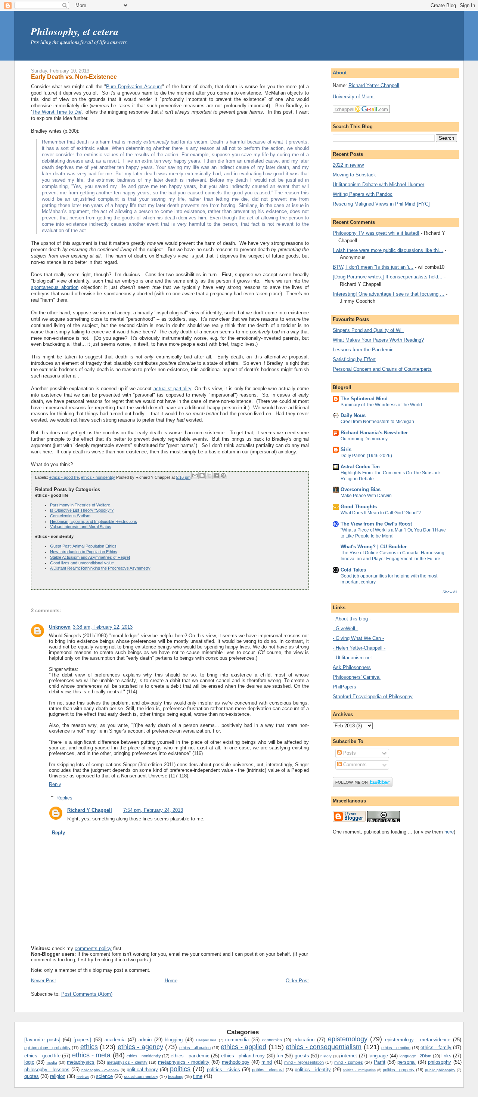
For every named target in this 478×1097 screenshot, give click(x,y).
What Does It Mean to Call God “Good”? (381, 512)
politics (180, 1069)
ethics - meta (91, 1055)
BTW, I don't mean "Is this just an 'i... (373, 267)
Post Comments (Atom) (86, 994)
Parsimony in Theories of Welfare (80, 505)
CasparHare (206, 1040)
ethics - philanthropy (243, 1056)
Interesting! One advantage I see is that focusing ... (388, 294)
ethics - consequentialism (323, 1047)
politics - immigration (359, 1070)
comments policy (93, 948)
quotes (31, 1076)
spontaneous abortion (54, 287)
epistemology (347, 1039)
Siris (346, 449)
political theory (142, 1069)
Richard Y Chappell (89, 810)
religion (57, 1076)
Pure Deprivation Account (134, 86)
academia (115, 1039)
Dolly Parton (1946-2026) (366, 455)
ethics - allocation (195, 1047)
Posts (349, 753)
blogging (174, 1039)
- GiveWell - (345, 628)
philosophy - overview (100, 1070)
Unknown (60, 627)
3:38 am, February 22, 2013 (103, 627)
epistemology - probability (47, 1047)
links (446, 1056)
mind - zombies (348, 1062)
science (104, 1076)
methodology (235, 1062)
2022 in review (348, 165)
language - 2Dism (416, 1056)
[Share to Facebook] (216, 475)
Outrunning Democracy (364, 438)
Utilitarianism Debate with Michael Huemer (378, 184)
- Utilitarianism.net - (354, 657)
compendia (237, 1039)
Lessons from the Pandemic (363, 349)
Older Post (297, 980)
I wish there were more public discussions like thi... (388, 250)
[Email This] (195, 475)
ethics (89, 1047)
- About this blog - (352, 619)
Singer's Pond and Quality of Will (368, 330)
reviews (83, 1077)
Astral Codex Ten (360, 466)
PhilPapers (344, 687)
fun (279, 1056)
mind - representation (304, 1062)
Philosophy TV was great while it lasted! (376, 233)
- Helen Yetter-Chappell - (359, 648)
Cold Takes (353, 570)
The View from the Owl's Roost (376, 524)
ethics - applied (243, 1047)
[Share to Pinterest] (223, 475)
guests (302, 1056)
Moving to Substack (354, 175)
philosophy (439, 1062)
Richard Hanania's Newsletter (374, 432)
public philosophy (440, 1070)
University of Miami (354, 96)
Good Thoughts (359, 506)
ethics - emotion (395, 1047)
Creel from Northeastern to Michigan (377, 421)
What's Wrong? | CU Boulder (374, 546)
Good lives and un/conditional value (82, 563)
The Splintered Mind (364, 398)
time (197, 1076)
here (449, 832)
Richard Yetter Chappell (373, 85)
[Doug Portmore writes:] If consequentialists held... (388, 277)
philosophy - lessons (46, 1069)
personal (406, 1062)
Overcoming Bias (361, 489)
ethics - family (435, 1047)
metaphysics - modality (183, 1062)
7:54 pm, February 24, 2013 (153, 810)
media (52, 1062)
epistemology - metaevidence (417, 1039)
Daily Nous (353, 415)
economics (272, 1040)
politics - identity (313, 1069)
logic (29, 1062)
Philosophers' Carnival (357, 677)
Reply (55, 784)
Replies (64, 798)
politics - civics (223, 1069)
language (378, 1056)
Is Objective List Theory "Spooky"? (82, 510)
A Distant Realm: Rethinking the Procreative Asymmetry (100, 568)
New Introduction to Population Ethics (83, 551)
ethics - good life (64, 477)
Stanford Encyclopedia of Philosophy (373, 696)
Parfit (379, 1062)
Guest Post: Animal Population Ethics (83, 546)
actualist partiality (172, 388)
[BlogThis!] (202, 475)
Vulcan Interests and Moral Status (80, 526)
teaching (175, 1076)
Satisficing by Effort (354, 359)
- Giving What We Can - (358, 638)
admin (145, 1039)
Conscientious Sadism (70, 516)
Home (171, 980)
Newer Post (43, 980)
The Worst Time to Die (56, 112)
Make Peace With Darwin (366, 495)
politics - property (399, 1069)
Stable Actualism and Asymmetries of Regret (90, 557)
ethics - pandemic (190, 1056)
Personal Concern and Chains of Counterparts (382, 369)
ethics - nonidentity (98, 477)
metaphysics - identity (127, 1062)
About (340, 73)
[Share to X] (209, 475)
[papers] (82, 1039)
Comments (354, 764)
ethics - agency (140, 1047)
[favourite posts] (42, 1039)
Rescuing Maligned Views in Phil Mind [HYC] (381, 204)
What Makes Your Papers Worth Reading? (378, 340)
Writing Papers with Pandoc (362, 194)
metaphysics (80, 1062)
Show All (450, 592)
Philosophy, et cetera (75, 31)
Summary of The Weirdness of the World (381, 404)
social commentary (141, 1076)
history (326, 1056)
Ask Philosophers (352, 667)
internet (349, 1056)
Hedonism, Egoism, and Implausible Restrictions (93, 521)
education (304, 1039)
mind (266, 1062)
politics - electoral (268, 1069)
